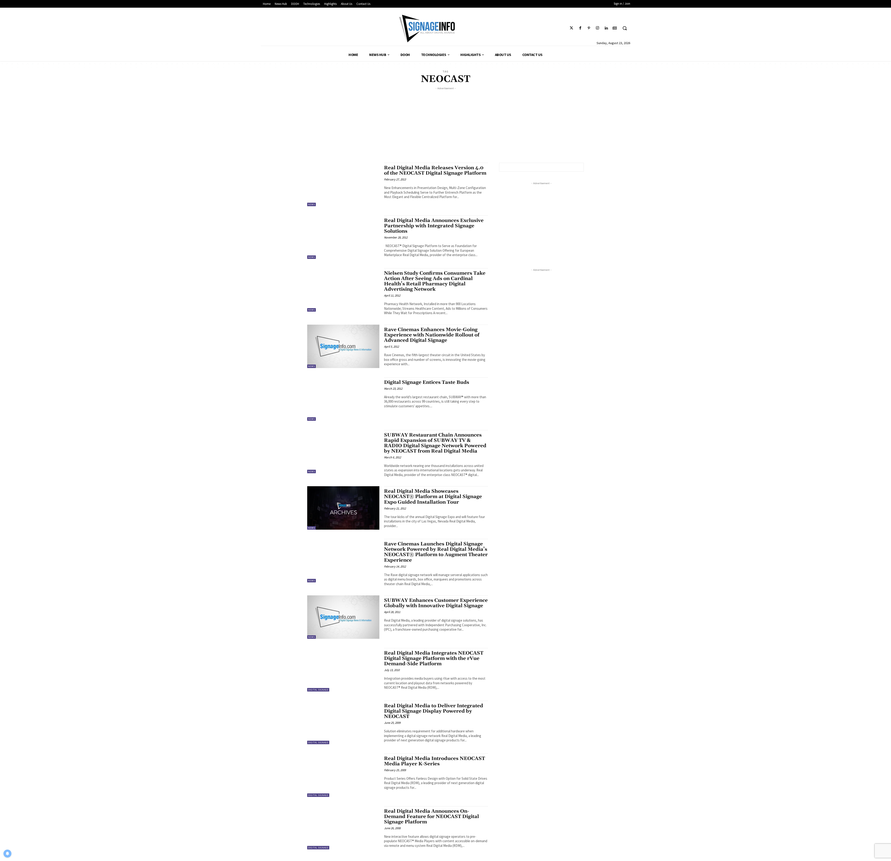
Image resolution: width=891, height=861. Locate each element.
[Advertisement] (445, 123)
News (311, 204)
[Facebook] (580, 28)
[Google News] (615, 28)
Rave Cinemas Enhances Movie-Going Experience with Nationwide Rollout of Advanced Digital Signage (431, 335)
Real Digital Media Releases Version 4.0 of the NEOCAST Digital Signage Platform (435, 170)
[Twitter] (571, 28)
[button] (624, 28)
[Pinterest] (589, 28)
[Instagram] (597, 28)
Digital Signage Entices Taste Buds (426, 382)
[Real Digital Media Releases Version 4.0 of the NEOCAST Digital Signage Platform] (343, 184)
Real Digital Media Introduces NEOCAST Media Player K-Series (434, 761)
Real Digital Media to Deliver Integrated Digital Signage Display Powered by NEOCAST (433, 711)
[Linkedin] (606, 28)
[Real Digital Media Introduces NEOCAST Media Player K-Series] (343, 775)
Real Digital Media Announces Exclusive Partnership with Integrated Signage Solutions (434, 226)
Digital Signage (318, 689)
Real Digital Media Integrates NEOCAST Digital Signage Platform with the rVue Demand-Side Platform (433, 658)
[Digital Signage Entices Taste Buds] (343, 399)
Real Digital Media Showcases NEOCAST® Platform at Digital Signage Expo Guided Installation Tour (433, 496)
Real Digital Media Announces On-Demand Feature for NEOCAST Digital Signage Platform (431, 816)
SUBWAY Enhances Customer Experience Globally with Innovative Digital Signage (436, 603)
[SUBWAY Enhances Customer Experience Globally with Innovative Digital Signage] (343, 617)
